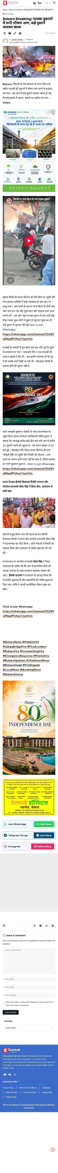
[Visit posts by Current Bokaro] (5, 41)
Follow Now (44, 846)
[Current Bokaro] (11, 2)
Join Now (45, 824)
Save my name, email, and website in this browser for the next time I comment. (30, 1003)
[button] (34, 3)
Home (5, 9)
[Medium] (10, 1074)
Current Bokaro (17, 39)
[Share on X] (4, 33)
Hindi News (9, 14)
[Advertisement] (29, 882)
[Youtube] (5, 1074)
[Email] (10, 33)
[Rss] (15, 1074)
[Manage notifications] (53, 1149)
